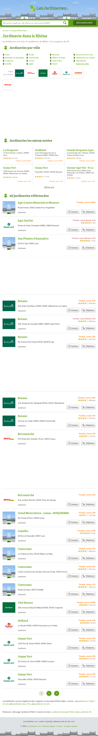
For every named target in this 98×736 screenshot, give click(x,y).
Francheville (34, 58)
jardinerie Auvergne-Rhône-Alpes (66, 712)
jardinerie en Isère (42, 704)
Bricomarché (26, 434)
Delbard (23, 620)
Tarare (54, 64)
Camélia (23, 531)
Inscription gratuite (70, 726)
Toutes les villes (82, 64)
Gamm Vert (9, 167)
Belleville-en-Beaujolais (14, 58)
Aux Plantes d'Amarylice (33, 238)
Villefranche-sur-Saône (85, 58)
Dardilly (8, 64)
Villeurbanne (81, 61)
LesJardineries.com (49, 10)
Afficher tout (49, 187)
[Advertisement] (49, 116)
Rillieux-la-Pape (58, 58)
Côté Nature (25, 603)
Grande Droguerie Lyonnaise (80, 151)
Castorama (25, 549)
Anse (7, 55)
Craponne (9, 61)
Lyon (31, 64)
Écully (31, 55)
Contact (59, 726)
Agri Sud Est (25, 220)
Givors (31, 61)
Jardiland (40, 150)
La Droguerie (10, 150)
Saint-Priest (57, 61)
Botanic (22, 301)
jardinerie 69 (86, 712)
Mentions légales (48, 726)
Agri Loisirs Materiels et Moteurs (38, 202)
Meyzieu (55, 55)
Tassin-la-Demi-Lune (84, 55)
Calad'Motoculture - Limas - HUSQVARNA (43, 513)
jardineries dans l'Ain (21, 704)
